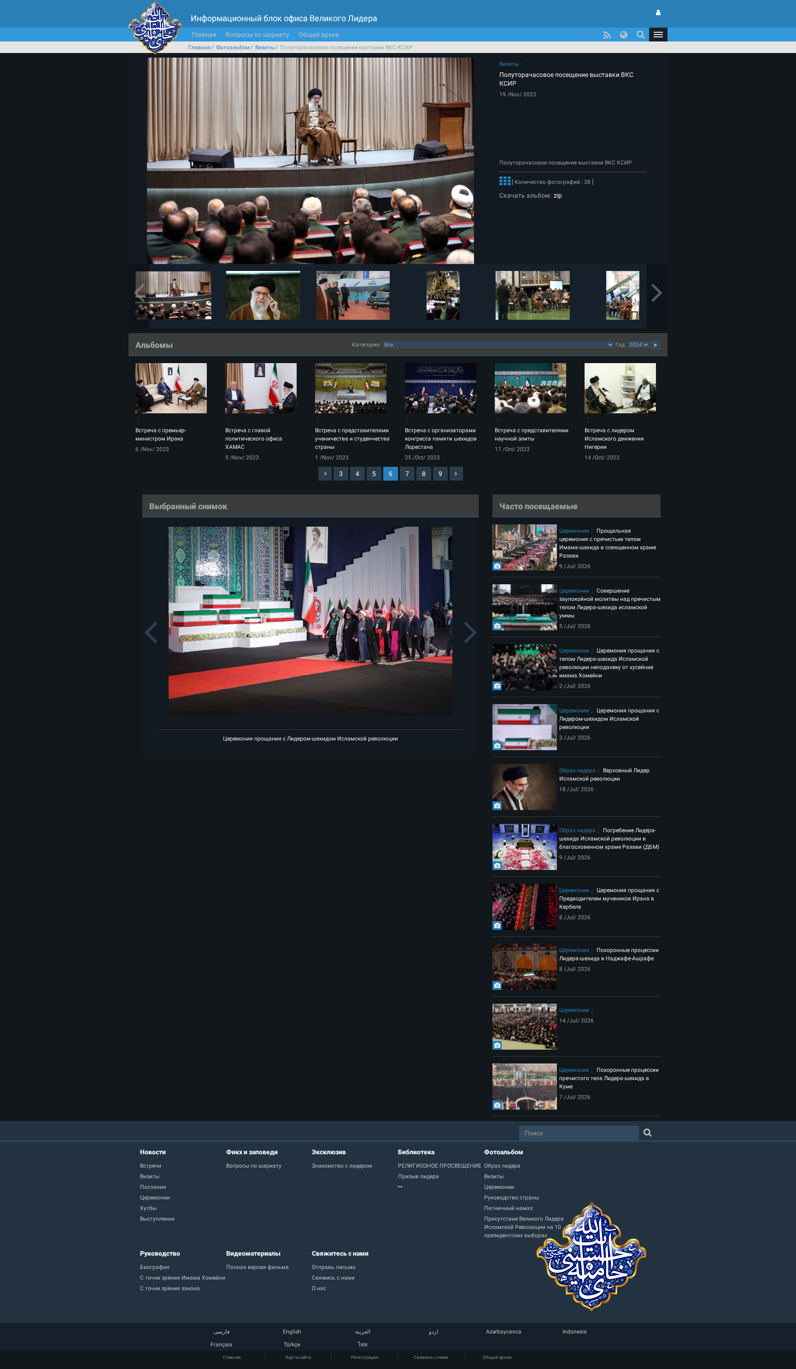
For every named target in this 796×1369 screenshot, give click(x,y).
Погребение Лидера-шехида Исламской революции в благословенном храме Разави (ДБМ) (609, 838)
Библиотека (416, 1152)
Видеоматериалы (253, 1253)
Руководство (160, 1253)
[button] (658, 34)
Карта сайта (298, 1357)
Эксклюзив (329, 1152)
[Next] (456, 474)
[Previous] (325, 474)
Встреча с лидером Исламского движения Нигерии (614, 438)
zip (556, 195)
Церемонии (574, 531)
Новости (153, 1152)
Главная (204, 34)
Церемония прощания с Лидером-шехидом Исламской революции (310, 738)
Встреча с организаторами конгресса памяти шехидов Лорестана (441, 438)
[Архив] (441, 1187)
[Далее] (504, 182)
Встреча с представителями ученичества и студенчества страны (352, 438)
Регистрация (364, 1357)
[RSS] (607, 34)
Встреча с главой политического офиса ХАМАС (253, 438)
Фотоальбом (233, 47)
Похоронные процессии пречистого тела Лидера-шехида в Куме (609, 1078)
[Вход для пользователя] (658, 12)
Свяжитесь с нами (340, 1253)
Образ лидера (577, 770)
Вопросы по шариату (257, 34)
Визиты (265, 47)
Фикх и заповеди (252, 1152)
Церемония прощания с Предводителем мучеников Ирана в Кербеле (609, 898)
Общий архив (318, 34)
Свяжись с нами (431, 1357)
